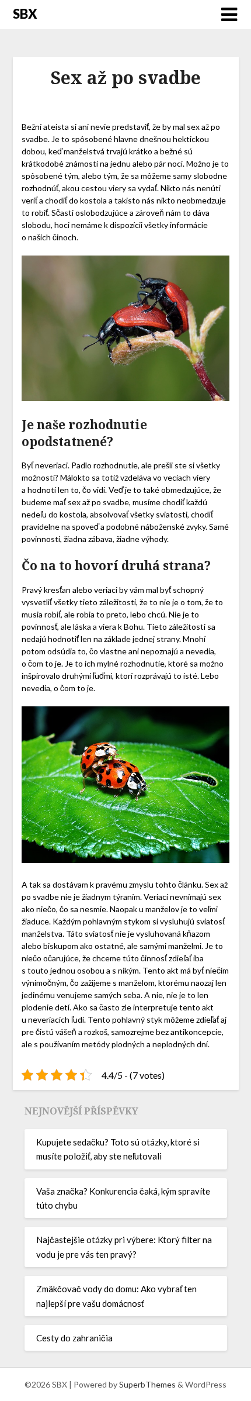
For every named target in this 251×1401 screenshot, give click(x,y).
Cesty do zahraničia (74, 1338)
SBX (25, 14)
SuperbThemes (147, 1384)
